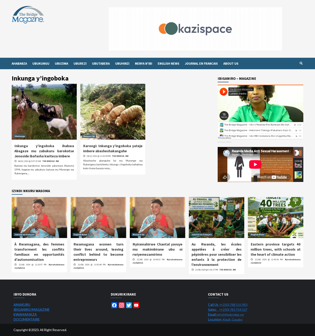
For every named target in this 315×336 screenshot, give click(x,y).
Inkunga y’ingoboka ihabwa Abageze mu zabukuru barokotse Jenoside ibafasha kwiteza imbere (44, 151)
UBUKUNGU (40, 63)
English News (80, 234)
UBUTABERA (101, 63)
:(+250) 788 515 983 (227, 305)
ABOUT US (230, 63)
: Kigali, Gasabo (225, 319)
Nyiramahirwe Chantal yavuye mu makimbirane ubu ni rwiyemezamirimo (157, 249)
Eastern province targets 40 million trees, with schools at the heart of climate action (276, 249)
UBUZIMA (61, 63)
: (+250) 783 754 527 (227, 310)
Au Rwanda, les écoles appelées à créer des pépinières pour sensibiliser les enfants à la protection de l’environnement (217, 254)
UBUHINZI (122, 63)
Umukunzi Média (225, 142)
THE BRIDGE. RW (50, 161)
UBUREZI (80, 63)
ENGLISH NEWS (168, 63)
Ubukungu (20, 136)
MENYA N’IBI (143, 63)
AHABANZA (19, 63)
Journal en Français (24, 234)
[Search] (301, 63)
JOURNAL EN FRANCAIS (201, 63)
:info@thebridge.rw (226, 315)
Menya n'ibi (89, 136)
